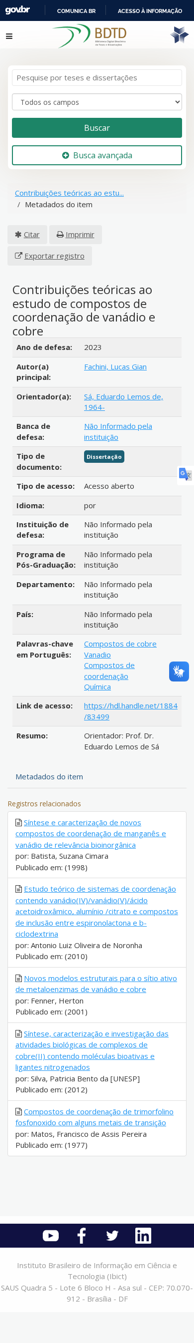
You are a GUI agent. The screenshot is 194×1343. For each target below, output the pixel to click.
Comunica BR (76, 11)
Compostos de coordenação (109, 670)
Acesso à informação (150, 11)
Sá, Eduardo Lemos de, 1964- (123, 401)
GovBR (17, 10)
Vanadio (97, 655)
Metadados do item (49, 776)
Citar (32, 234)
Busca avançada (102, 155)
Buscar (97, 127)
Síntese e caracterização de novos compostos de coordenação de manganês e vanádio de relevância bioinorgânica (90, 833)
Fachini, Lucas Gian (115, 366)
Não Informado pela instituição (118, 431)
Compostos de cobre (120, 644)
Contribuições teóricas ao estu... (69, 193)
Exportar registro (54, 256)
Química (97, 686)
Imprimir (80, 234)
